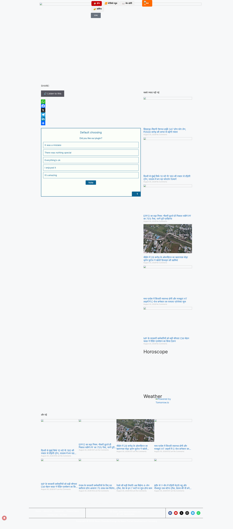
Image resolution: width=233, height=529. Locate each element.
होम (96, 3)
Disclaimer (59, 511)
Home (38, 511)
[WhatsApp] (91, 101)
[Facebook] (91, 106)
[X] (91, 110)
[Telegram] (91, 114)
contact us (52, 515)
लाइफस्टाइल (145, 503)
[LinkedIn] (91, 119)
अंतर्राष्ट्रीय (87, 503)
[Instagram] (187, 513)
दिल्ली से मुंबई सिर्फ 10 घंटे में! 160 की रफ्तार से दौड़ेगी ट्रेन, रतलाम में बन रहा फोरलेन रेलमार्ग (166, 178)
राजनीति (132, 503)
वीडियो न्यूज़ (111, 3)
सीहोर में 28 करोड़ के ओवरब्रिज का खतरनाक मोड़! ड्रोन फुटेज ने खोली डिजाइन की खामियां (165, 259)
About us (48, 511)
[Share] (91, 123)
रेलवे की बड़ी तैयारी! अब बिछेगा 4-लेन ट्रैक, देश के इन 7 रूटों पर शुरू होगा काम (134, 487)
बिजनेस (110, 503)
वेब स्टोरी (127, 3)
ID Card (63, 515)
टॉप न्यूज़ (100, 503)
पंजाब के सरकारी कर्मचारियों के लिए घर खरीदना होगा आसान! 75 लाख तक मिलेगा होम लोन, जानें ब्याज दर (96, 487)
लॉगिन (97, 9)
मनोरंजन (121, 503)
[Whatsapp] (198, 513)
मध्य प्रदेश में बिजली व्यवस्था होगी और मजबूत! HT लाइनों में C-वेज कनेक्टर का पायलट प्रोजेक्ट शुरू (165, 300)
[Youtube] (176, 513)
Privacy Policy (72, 511)
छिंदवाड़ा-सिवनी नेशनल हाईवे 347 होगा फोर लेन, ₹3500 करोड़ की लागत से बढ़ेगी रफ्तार (164, 130)
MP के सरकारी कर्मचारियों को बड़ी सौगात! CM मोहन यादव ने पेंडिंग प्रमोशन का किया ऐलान (166, 340)
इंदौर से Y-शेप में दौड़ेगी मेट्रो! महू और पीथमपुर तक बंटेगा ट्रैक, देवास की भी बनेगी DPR (172, 487)
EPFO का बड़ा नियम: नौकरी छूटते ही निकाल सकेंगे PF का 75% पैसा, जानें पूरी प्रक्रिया (167, 217)
